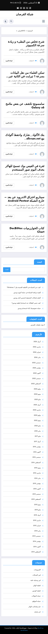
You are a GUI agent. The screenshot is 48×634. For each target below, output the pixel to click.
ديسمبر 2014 (36, 536)
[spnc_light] (5, 21)
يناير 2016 (37, 478)
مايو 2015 (38, 510)
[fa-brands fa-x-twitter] (27, 8)
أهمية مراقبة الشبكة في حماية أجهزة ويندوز (27, 292)
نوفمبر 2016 (37, 447)
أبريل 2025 (37, 405)
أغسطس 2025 (36, 384)
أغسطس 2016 (36, 462)
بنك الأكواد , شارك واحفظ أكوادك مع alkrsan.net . (24, 136)
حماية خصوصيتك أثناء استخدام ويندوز (29, 308)
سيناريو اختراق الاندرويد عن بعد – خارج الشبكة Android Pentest (24, 199)
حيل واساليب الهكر (35, 606)
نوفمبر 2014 (37, 541)
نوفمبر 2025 (37, 368)
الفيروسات (37, 570)
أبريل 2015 (37, 515)
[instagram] (21, 8)
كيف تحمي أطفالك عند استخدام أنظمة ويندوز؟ (26, 303)
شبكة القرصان (24, 14)
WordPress (40, 628)
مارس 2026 (37, 347)
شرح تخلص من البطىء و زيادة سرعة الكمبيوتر (26, 43)
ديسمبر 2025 (36, 363)
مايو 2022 (37, 426)
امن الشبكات (36, 575)
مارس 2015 (37, 520)
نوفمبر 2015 (37, 483)
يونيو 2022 (37, 420)
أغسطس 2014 (36, 552)
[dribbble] (24, 8)
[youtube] (18, 8)
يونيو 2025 (37, 394)
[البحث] (11, 21)
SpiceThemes (24, 630)
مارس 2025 (37, 410)
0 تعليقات (31, 61)
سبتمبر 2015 (36, 494)
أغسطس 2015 (36, 499)
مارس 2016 (37, 473)
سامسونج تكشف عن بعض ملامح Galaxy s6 (25, 105)
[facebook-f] (30, 8)
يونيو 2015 (37, 504)
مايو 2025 (37, 399)
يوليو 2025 (37, 389)
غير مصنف (37, 612)
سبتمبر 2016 (36, 457)
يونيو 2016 (37, 468)
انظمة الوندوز (36, 591)
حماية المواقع (36, 601)
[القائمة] (43, 21)
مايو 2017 (38, 436)
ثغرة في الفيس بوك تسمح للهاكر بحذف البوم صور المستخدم (24, 168)
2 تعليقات (31, 216)
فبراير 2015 (37, 525)
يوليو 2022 (37, 415)
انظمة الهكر (37, 585)
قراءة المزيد (9, 61)
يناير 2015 (37, 531)
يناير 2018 (37, 431)
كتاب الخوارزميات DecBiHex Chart (27, 230)
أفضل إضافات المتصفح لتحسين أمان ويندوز (27, 298)
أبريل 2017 (37, 441)
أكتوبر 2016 (37, 452)
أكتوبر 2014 (37, 547)
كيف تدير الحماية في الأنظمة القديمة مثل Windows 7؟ (24, 287)
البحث (39, 262)
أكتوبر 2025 (37, 373)
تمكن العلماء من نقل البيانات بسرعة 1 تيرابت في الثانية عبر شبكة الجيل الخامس (26, 74)
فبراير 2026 (37, 352)
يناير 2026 (37, 357)
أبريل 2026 (37, 341)
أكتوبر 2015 (37, 489)
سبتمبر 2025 (36, 378)
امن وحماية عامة (36, 580)
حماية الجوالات (36, 596)
